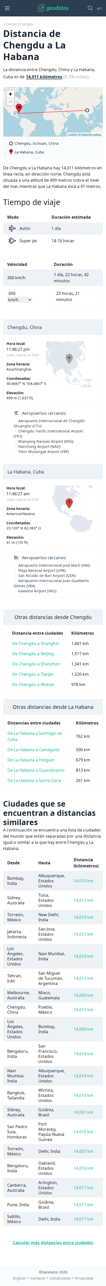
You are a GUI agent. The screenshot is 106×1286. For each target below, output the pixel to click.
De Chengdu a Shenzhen (36, 664)
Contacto (37, 1278)
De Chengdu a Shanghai (35, 643)
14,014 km (83, 1054)
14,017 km (83, 1188)
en (99, 8)
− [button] (10, 102)
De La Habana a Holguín (30, 760)
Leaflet (72, 134)
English (19, 1278)
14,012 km (83, 900)
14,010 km (83, 881)
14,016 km (83, 1168)
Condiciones (60, 1278)
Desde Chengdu (20, 24)
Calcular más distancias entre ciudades (53, 1242)
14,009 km (83, 995)
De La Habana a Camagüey (33, 749)
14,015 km (83, 1132)
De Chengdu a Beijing (33, 653)
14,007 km (83, 1112)
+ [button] (10, 94)
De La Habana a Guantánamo (36, 770)
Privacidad (84, 1278)
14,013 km (83, 1009)
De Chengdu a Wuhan (33, 684)
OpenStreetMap (91, 134)
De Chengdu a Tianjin (33, 674)
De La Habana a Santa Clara (34, 780)
